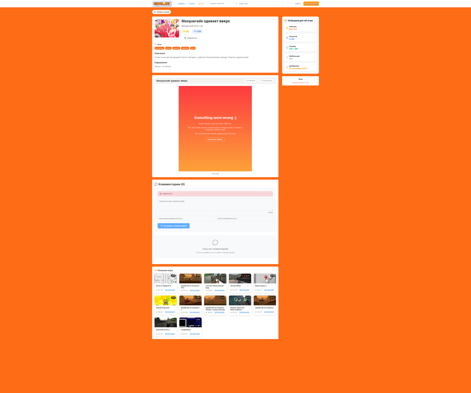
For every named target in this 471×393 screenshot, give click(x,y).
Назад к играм (163, 12)
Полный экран (267, 81)
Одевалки (185, 48)
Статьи (192, 3)
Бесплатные (159, 48)
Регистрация (311, 3)
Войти (298, 3)
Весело (168, 48)
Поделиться (192, 38)
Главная (181, 3)
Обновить (251, 81)
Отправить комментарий (175, 226)
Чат (202, 3)
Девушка (176, 48)
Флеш (193, 48)
